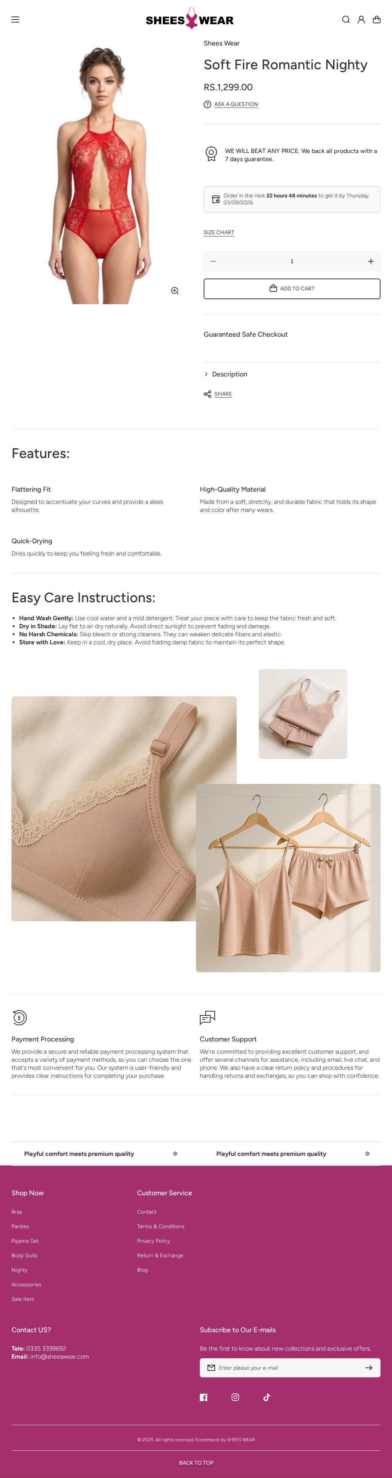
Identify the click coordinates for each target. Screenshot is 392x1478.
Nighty (19, 1270)
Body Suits (24, 1255)
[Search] (346, 19)
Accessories (26, 1284)
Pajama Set (25, 1241)
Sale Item (22, 1299)
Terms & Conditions (161, 1226)
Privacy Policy (153, 1241)
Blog (142, 1270)
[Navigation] (15, 19)
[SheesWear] (196, 19)
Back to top (196, 1463)
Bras (16, 1212)
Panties (20, 1226)
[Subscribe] (371, 1367)
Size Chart (219, 232)
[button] (292, 374)
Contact (147, 1212)
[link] (303, 714)
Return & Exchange (160, 1255)
